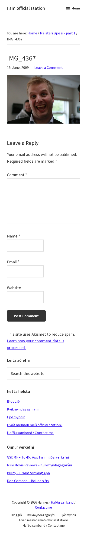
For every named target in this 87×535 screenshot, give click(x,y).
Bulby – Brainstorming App (28, 473)
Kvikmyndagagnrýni (23, 409)
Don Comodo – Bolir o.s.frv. (28, 480)
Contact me (43, 507)
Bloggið (13, 401)
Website (14, 287)
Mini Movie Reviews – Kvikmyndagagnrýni (39, 465)
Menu (75, 8)
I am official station (26, 8)
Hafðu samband (62, 502)
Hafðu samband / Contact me (30, 432)
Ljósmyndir (16, 417)
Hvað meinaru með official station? (34, 425)
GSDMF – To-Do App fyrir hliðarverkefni (38, 457)
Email (13, 261)
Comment (17, 174)
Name (13, 236)
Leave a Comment (48, 67)
